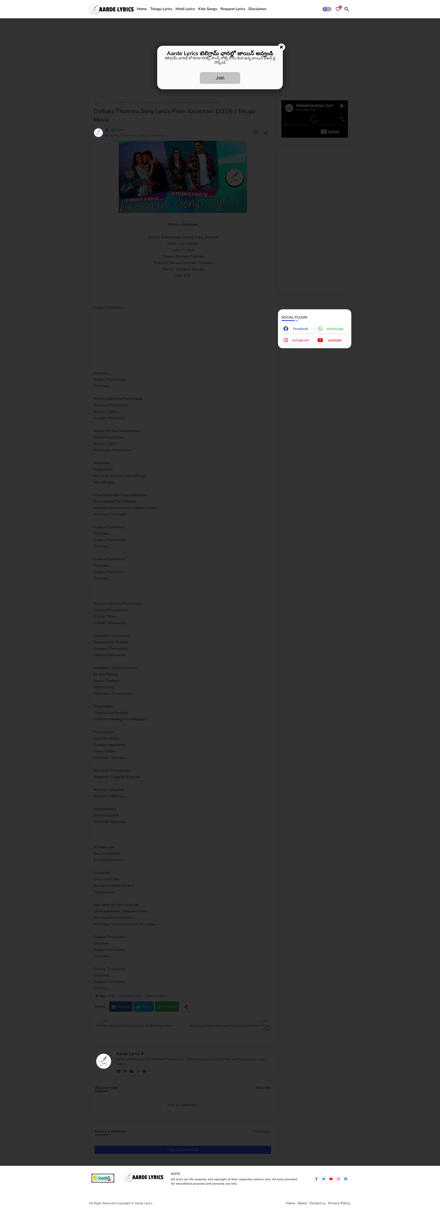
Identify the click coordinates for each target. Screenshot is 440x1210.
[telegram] (346, 1179)
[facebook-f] (316, 1179)
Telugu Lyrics (161, 8)
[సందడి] (102, 1182)
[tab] (141, 9)
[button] (327, 9)
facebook (300, 328)
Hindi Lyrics (185, 8)
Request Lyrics (232, 8)
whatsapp (335, 328)
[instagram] (338, 1179)
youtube (335, 340)
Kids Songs (207, 8)
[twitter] (324, 1179)
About (302, 1203)
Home (142, 8)
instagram (300, 340)
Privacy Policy (339, 1203)
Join (220, 78)
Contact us (317, 1203)
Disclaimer (257, 8)
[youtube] (331, 1179)
